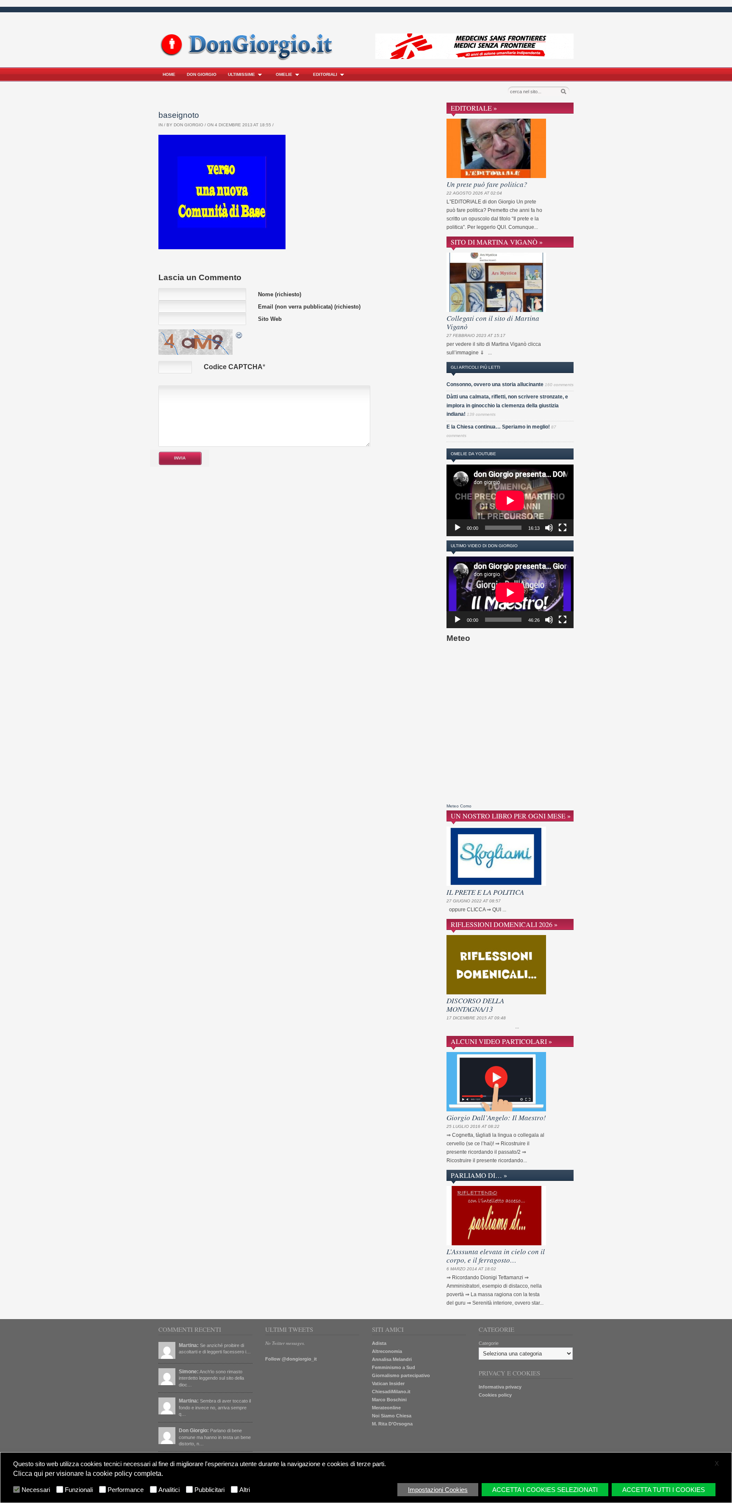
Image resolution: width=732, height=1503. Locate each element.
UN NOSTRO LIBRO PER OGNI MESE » (511, 815)
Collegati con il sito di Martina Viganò (492, 322)
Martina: (189, 1345)
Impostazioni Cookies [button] (438, 1489)
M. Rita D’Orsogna (392, 1423)
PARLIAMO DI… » (479, 1175)
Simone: (189, 1372)
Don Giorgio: (194, 1430)
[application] (510, 500)
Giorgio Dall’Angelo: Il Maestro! (496, 1117)
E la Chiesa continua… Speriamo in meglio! (498, 427)
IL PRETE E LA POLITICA (485, 892)
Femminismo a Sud (393, 1367)
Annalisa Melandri (392, 1359)
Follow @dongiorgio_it (291, 1358)
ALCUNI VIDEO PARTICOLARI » (501, 1041)
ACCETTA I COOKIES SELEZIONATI (545, 1489)
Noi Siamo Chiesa (391, 1415)
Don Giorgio (201, 74)
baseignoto (178, 115)
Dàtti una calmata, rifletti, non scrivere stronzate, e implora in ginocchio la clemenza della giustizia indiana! (507, 405)
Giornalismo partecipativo (401, 1375)
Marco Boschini (389, 1399)
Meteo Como (458, 806)
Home (169, 74)
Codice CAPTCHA (233, 366)
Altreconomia (387, 1351)
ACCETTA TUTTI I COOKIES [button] (663, 1489)
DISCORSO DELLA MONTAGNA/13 (475, 1005)
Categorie (489, 1343)
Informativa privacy (500, 1386)
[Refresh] (239, 334)
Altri (244, 1489)
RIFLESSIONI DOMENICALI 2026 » (504, 924)
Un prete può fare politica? (486, 184)
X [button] (717, 1463)
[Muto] (549, 527)
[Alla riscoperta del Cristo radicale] (248, 58)
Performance (126, 1489)
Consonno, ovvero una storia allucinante (494, 384)
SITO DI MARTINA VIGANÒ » (497, 241)
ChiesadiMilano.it (391, 1391)
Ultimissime (241, 74)
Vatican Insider (388, 1383)
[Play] (457, 527)
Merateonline (386, 1407)
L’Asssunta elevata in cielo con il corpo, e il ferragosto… (495, 1256)
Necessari (36, 1489)
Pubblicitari (209, 1489)
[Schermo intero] (562, 527)
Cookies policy (495, 1394)
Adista (379, 1343)
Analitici (169, 1489)
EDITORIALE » (474, 107)
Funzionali (79, 1489)
